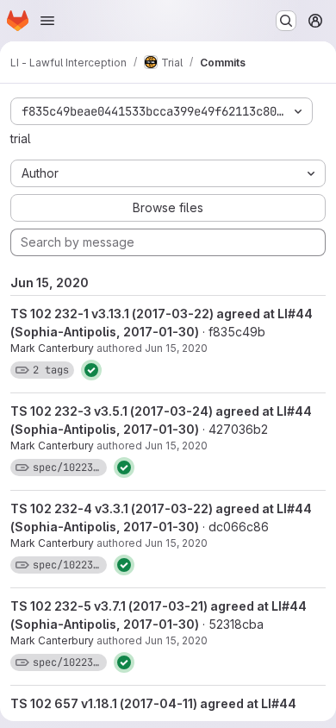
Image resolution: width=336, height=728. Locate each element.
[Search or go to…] (286, 20)
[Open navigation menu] (47, 21)
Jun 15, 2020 (176, 348)
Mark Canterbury (52, 348)
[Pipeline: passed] (91, 370)
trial (20, 138)
